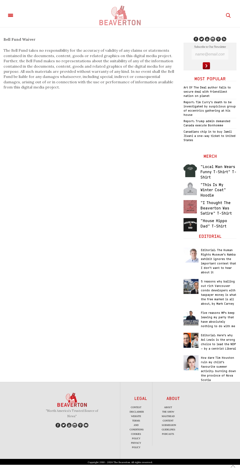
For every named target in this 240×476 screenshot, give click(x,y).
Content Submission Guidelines (169, 425)
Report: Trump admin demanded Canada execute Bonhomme (207, 123)
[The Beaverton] (120, 15)
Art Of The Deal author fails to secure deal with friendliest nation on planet (207, 92)
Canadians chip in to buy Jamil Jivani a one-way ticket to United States (210, 136)
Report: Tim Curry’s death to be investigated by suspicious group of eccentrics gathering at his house (210, 108)
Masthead (168, 416)
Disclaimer (137, 411)
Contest (136, 407)
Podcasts (168, 434)
